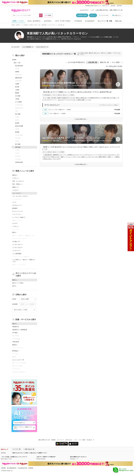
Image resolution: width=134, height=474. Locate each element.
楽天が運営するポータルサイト (78, 456)
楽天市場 (119, 5)
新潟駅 (17, 123)
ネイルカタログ (89, 21)
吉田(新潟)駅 (19, 162)
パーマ (14, 202)
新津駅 (17, 132)
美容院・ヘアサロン (18, 21)
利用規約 (53, 440)
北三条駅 (18, 96)
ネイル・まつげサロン (34, 21)
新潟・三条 (37, 25)
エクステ (15, 223)
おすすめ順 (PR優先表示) (76, 62)
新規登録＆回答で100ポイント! (93, 5)
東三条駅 (18, 144)
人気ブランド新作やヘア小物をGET (46, 456)
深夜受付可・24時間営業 (19, 329)
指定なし (15, 175)
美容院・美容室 (16, 25)
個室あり (15, 344)
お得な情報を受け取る (102, 10)
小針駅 (17, 99)
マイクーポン (105, 15)
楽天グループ (106, 5)
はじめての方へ (84, 10)
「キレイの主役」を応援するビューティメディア (14, 456)
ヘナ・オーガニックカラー (20, 196)
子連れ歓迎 (15, 341)
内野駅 (17, 71)
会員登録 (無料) (82, 15)
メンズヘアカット (17, 244)
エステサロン (48, 21)
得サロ (14, 286)
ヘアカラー (15, 190)
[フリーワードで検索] (41, 15)
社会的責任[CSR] (22, 468)
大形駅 (17, 84)
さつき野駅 (18, 102)
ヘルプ (92, 10)
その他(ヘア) (16, 241)
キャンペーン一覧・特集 (105, 21)
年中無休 (15, 332)
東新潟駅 (44, 25)
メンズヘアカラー (17, 247)
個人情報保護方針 (11, 468)
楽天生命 (113, 5)
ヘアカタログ (78, 21)
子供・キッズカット (18, 181)
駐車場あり (15, 351)
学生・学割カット (17, 184)
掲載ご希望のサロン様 (116, 10)
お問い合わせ (68, 440)
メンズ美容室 (24, 25)
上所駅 (17, 90)
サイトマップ (60, 440)
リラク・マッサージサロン (63, 21)
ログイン (93, 15)
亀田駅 (17, 93)
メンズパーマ (16, 250)
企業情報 (3, 468)
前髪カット (15, 187)
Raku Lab (118, 21)
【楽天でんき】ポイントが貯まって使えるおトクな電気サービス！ (29, 453)
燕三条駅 (18, 114)
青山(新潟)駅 (19, 65)
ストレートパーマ (17, 211)
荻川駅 (17, 87)
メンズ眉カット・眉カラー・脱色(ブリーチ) (23, 260)
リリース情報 (81, 440)
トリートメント (17, 214)
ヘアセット (15, 226)
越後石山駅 (18, 77)
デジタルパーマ (17, 205)
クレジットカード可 (18, 360)
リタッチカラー (52, 25)
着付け (14, 232)
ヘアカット (15, 178)
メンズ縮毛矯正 (17, 253)
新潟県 (31, 25)
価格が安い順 (104, 62)
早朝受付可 (15, 326)
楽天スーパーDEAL (18, 283)
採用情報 (30, 468)
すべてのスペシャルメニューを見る (108, 105)
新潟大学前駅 (19, 126)
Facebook (89, 440)
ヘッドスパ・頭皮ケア (18, 217)
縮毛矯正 (15, 208)
